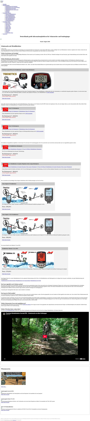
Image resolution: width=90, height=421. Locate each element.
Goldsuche (7, 10)
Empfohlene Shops (6, 21)
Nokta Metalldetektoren (10, 18)
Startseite (4, 4)
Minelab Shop (8, 28)
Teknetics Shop (8, 24)
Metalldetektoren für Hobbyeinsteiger (8, 280)
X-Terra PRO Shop (9, 32)
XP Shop (7, 31)
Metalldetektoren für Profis (10, 8)
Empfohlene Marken (7, 13)
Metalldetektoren (6, 5)
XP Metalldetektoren (9, 20)
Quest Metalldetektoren (9, 19)
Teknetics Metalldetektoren (10, 14)
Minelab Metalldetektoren (10, 17)
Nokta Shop (7, 29)
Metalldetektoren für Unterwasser (11, 9)
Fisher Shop (7, 25)
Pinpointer (7, 11)
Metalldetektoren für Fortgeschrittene (12, 7)
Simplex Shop (8, 27)
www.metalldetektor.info (10, 310)
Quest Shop (7, 30)
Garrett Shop (7, 26)
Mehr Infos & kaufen (6, 98)
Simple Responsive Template (9, 420)
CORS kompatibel (50, 92)
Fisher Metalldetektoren (10, 15)
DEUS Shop (7, 22)
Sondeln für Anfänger (26, 304)
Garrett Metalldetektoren (10, 16)
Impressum (5, 33)
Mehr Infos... (3, 386)
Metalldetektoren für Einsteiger (11, 6)
